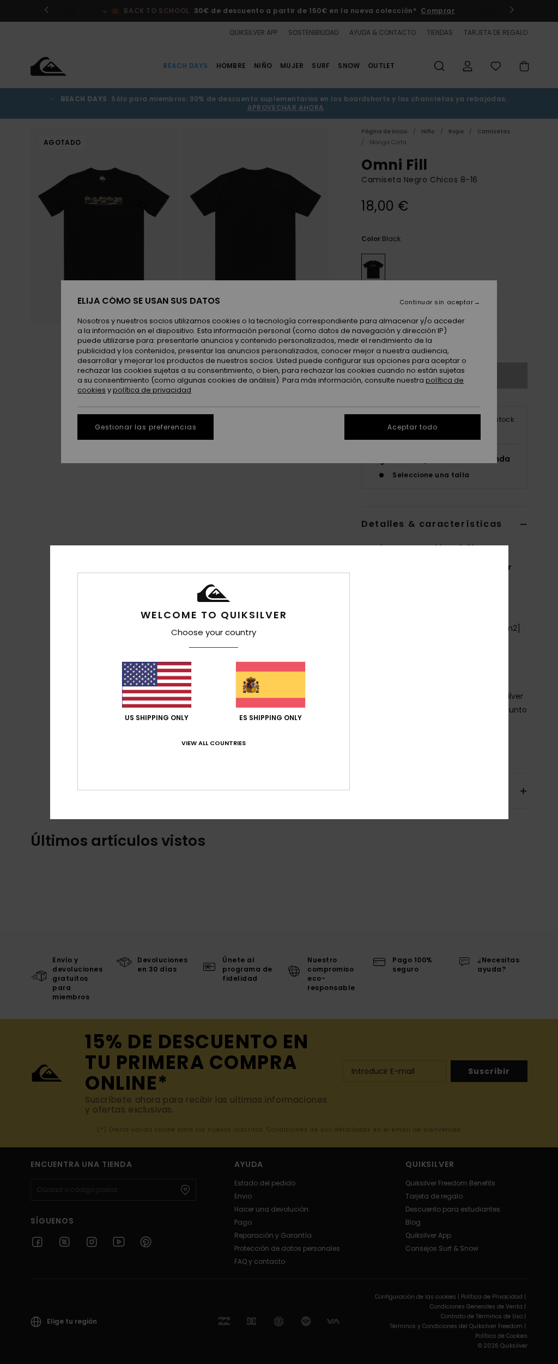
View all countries (213, 743)
